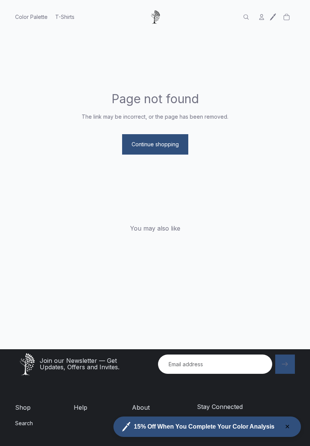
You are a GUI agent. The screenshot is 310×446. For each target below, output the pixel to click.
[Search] (246, 17)
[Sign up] (285, 364)
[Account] (261, 17)
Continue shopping (155, 144)
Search (24, 423)
